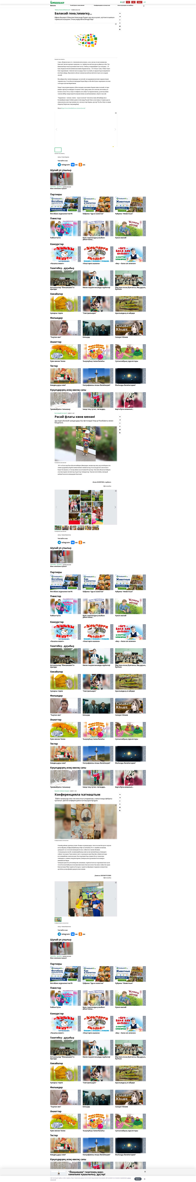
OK (133, 2)
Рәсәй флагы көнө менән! (77, 5)
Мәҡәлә (53, 5)
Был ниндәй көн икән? (61, 413)
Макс (139, 2)
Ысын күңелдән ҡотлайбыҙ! (125, 5)
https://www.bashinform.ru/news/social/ (73, 108)
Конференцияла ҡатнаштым (102, 5)
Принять (138, 1179)
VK (128, 2)
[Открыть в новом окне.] (64, 164)
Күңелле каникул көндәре (62, 791)
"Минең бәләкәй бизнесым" (62, 10)
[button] (115, 507)
